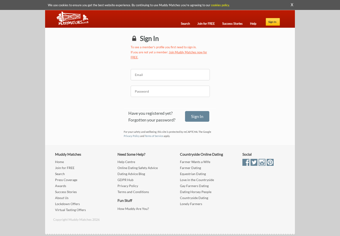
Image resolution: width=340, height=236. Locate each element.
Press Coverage (66, 180)
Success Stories (66, 192)
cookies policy (220, 5)
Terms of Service (154, 135)
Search (60, 174)
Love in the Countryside (197, 180)
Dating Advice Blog (131, 174)
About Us (61, 198)
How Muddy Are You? (133, 209)
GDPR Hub (125, 180)
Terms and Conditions (133, 192)
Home (59, 162)
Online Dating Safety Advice (137, 168)
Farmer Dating (190, 168)
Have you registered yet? (150, 113)
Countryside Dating (194, 198)
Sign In (272, 22)
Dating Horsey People (195, 192)
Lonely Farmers (191, 204)
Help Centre (126, 162)
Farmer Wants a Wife (195, 162)
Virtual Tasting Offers (70, 210)
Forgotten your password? (151, 119)
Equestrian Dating (193, 174)
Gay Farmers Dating (194, 186)
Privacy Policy (132, 135)
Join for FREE (64, 168)
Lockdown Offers (67, 204)
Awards (60, 186)
